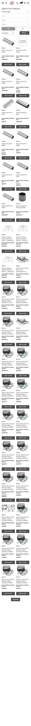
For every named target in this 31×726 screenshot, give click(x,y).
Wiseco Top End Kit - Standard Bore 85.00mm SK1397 (22, 300)
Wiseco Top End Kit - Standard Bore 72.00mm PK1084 (8, 394)
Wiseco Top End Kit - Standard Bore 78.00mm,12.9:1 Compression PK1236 (22, 332)
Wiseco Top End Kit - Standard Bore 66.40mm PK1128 (8, 487)
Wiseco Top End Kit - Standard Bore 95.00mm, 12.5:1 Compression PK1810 (8, 301)
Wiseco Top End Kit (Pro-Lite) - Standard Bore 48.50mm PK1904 (22, 269)
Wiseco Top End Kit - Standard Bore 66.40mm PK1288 (8, 425)
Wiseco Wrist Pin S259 (7, 206)
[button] (17, 3)
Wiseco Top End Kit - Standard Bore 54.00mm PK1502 (22, 518)
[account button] (25, 3)
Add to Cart (8, 64)
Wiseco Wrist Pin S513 (7, 113)
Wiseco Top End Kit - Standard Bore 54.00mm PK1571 (8, 518)
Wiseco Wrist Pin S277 (7, 175)
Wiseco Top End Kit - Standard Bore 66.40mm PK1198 (22, 425)
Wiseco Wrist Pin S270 (21, 175)
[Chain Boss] (11, 3)
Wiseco (4, 48)
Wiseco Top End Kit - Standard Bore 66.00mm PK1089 (22, 487)
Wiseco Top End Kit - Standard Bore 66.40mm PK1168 (22, 456)
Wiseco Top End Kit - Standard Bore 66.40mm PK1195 (8, 456)
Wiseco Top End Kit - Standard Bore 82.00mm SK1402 (8, 332)
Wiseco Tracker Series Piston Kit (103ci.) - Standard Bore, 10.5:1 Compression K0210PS (8, 269)
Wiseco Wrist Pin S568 (21, 51)
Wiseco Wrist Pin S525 (7, 82)
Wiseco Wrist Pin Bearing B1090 (21, 206)
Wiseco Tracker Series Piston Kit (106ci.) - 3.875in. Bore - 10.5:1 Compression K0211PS (21, 238)
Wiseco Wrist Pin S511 (21, 113)
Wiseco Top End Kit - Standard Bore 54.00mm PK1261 (8, 549)
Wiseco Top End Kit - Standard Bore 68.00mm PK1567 (22, 394)
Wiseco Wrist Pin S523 (21, 82)
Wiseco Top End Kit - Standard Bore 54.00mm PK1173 (8, 581)
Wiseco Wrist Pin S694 (7, 51)
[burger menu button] (3, 3)
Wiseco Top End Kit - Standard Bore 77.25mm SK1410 (8, 363)
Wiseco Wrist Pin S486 (7, 144)
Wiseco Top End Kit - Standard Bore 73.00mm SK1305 (22, 363)
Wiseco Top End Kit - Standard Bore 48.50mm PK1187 (22, 581)
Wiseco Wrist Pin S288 (21, 144)
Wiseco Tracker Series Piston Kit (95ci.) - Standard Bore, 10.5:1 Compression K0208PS (7, 238)
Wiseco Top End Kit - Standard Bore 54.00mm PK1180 (22, 549)
